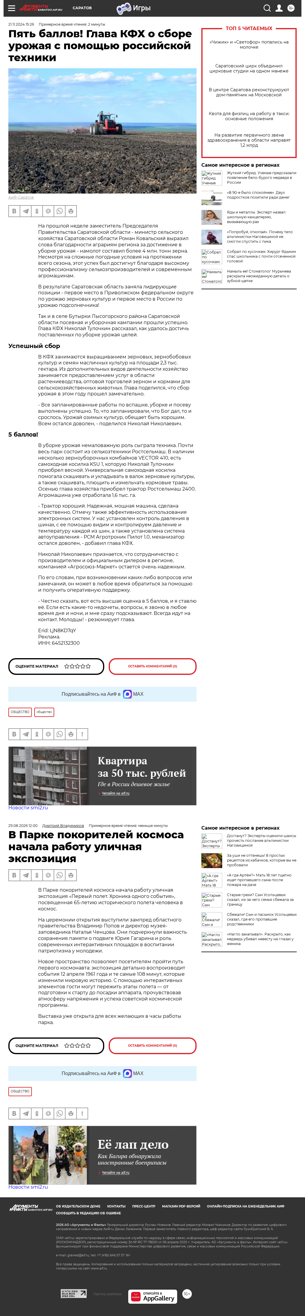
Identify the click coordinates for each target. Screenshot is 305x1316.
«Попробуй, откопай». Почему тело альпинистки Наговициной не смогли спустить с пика (260, 237)
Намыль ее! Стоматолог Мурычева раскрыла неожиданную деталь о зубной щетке (259, 276)
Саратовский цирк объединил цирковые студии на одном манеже (249, 69)
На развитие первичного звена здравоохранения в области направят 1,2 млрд (249, 140)
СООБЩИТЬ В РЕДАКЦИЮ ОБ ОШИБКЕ (88, 1213)
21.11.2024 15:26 (21, 24)
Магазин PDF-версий (181, 1206)
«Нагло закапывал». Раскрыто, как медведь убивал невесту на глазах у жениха (260, 939)
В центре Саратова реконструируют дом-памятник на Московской (249, 92)
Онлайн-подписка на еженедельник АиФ (245, 1206)
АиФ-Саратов (21, 197)
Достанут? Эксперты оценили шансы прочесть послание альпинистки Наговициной (261, 840)
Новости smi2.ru (28, 808)
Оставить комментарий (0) (152, 666)
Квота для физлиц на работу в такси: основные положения (249, 116)
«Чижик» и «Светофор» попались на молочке (249, 45)
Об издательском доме (78, 1206)
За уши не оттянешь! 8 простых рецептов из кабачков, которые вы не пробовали (261, 860)
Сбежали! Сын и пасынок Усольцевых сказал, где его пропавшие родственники (262, 919)
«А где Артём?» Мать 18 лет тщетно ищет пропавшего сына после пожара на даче (259, 880)
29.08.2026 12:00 (23, 825)
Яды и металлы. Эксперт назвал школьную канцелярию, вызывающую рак (256, 217)
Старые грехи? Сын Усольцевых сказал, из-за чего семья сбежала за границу (260, 900)
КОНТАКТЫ (116, 1206)
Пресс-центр (143, 1206)
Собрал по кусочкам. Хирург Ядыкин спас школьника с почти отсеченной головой (261, 256)
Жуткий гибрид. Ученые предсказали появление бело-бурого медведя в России (261, 178)
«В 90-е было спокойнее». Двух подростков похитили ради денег (258, 195)
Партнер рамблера (107, 1294)
